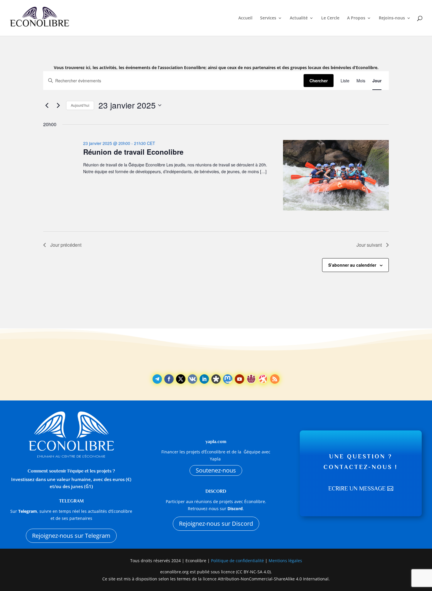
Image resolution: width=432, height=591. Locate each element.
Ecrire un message (357, 488)
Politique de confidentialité (238, 560)
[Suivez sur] (192, 379)
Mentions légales (285, 560)
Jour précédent (65, 244)
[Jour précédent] (46, 105)
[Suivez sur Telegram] (157, 379)
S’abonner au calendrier (352, 265)
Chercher (318, 81)
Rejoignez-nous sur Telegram (71, 536)
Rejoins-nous (392, 18)
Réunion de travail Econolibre (133, 152)
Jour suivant (369, 244)
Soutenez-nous (216, 470)
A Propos (356, 18)
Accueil (245, 18)
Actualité (299, 18)
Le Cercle (330, 18)
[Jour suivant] (58, 105)
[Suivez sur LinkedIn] (204, 379)
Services (268, 18)
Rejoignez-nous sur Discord (216, 523)
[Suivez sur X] (180, 379)
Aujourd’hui (80, 105)
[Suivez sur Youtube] (239, 379)
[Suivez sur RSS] (274, 379)
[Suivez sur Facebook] (169, 379)
